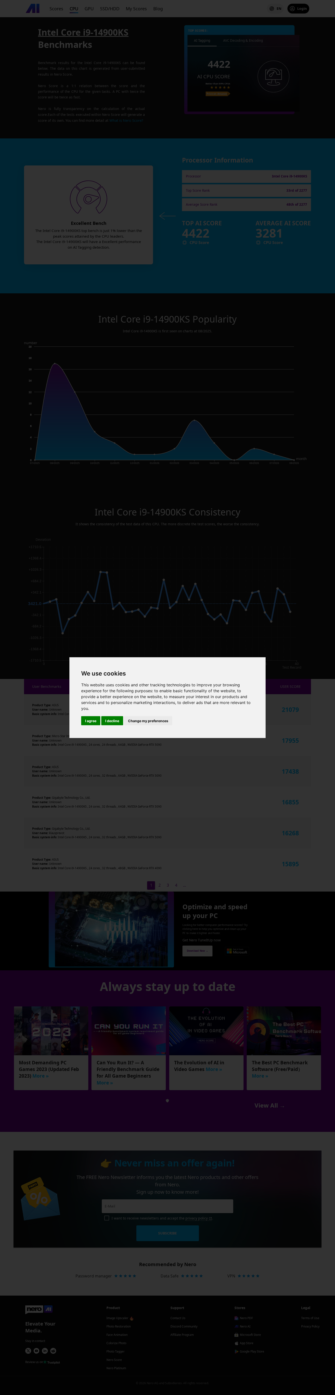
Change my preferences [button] (148, 720)
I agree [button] (90, 720)
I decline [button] (112, 720)
